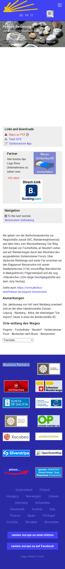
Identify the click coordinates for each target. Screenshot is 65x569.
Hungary (12, 496)
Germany (21, 503)
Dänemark (17, 509)
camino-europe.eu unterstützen (33, 535)
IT (32, 15)
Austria (37, 509)
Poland (45, 490)
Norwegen (33, 496)
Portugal (49, 516)
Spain (31, 516)
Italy (52, 509)
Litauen (53, 496)
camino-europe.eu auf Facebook (32, 546)
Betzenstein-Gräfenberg (19, 220)
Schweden (42, 503)
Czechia (12, 522)
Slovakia (31, 522)
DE (21, 15)
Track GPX (14, 139)
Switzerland (23, 490)
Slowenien (51, 522)
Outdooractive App (20, 143)
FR (26, 15)
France (15, 516)
